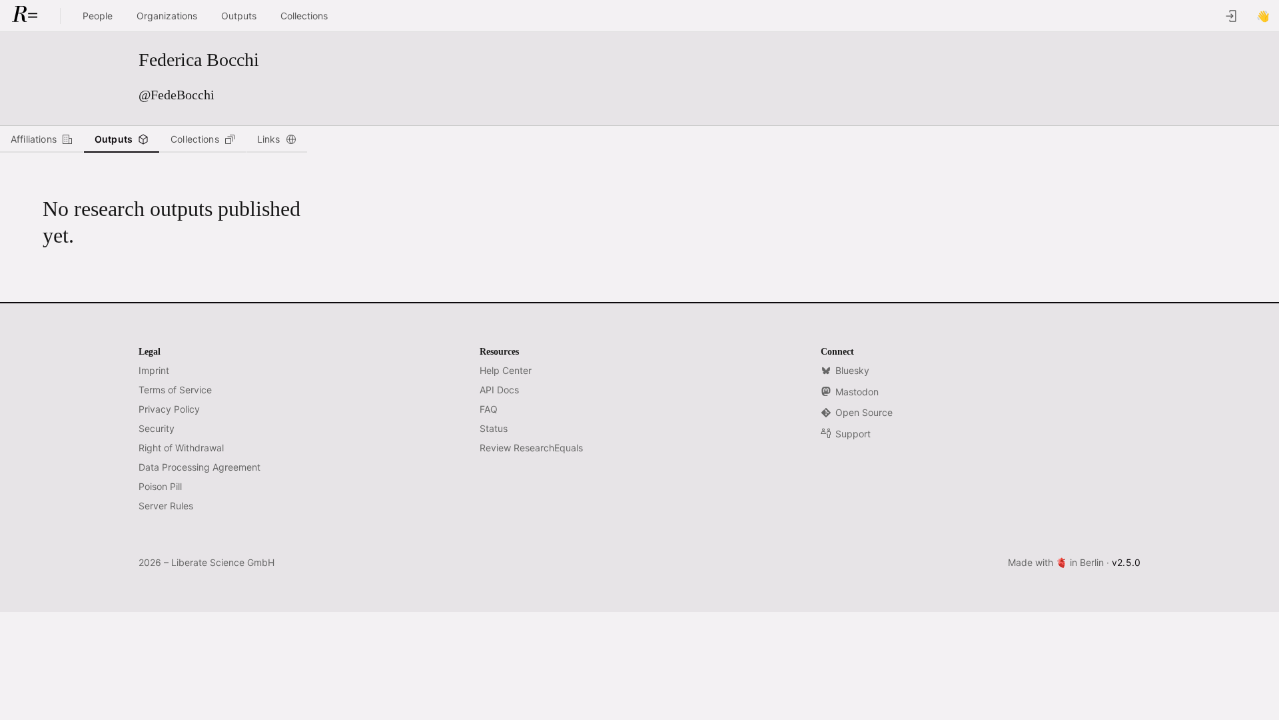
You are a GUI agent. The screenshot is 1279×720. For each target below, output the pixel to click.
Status (494, 428)
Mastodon (857, 391)
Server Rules (166, 505)
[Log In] (1231, 16)
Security (157, 428)
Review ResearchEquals (531, 447)
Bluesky (852, 370)
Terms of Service (175, 389)
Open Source (864, 412)
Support (853, 433)
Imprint (154, 370)
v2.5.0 (1126, 562)
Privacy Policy (169, 409)
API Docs (499, 389)
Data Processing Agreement (199, 467)
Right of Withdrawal (181, 447)
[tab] (41, 139)
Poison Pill (160, 486)
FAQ (489, 409)
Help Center (506, 370)
